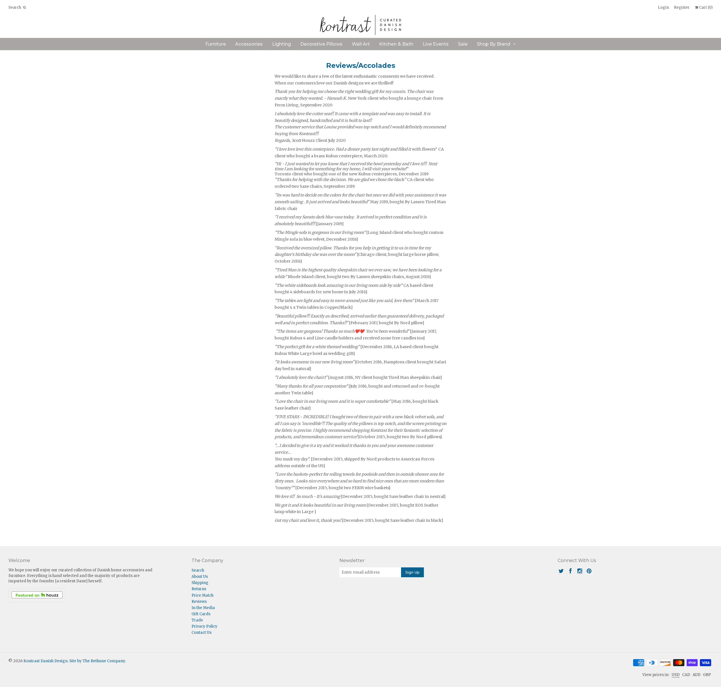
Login (663, 7)
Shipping (200, 582)
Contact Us (202, 632)
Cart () (705, 7)
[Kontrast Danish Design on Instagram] (579, 570)
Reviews (199, 601)
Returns (199, 589)
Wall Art (361, 44)
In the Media (203, 607)
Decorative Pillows (321, 44)
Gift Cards (201, 614)
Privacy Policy (204, 626)
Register (682, 7)
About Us (200, 576)
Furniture (215, 44)
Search (198, 570)
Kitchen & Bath (396, 44)
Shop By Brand (493, 44)
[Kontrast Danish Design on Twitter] (561, 570)
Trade (197, 620)
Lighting (281, 44)
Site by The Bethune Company (97, 661)
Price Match (202, 595)
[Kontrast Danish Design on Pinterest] (589, 570)
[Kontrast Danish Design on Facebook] (570, 570)
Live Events (435, 44)
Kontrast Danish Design (45, 661)
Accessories (249, 44)
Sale (463, 44)
